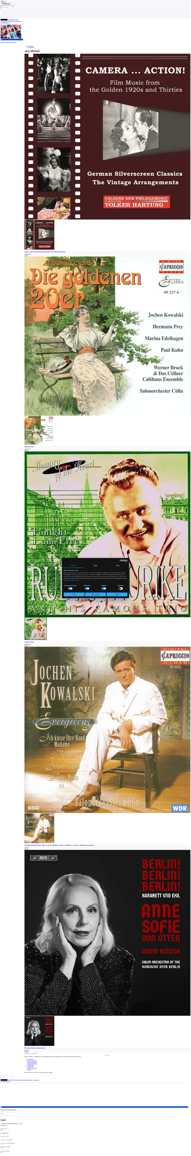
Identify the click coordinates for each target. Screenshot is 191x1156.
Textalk (50, 1072)
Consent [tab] (73, 565)
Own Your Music (32, 1061)
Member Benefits (32, 1064)
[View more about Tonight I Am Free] (107, 617)
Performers (15, 19)
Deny (74, 594)
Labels (9, 19)
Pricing (29, 1069)
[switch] (87, 588)
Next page (35, 1053)
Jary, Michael (30, 47)
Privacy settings (31, 1068)
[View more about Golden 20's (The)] (107, 415)
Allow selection (96, 594)
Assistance (30, 1066)
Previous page (28, 1053)
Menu (4, 2)
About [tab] (118, 565)
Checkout (3, 1125)
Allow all (117, 594)
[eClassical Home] (12, 4)
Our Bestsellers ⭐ (6, 22)
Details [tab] (95, 565)
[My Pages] (3, 17)
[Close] (1, 1075)
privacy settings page (73, 580)
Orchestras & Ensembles (7, 21)
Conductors (18, 21)
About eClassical (32, 1062)
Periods (7, 42)
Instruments (13, 42)
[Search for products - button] (12, 6)
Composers (4, 19)
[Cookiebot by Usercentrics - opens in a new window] (120, 561)
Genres (3, 42)
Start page (30, 1059)
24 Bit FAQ (30, 1065)
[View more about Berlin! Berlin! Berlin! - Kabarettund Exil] (107, 1015)
